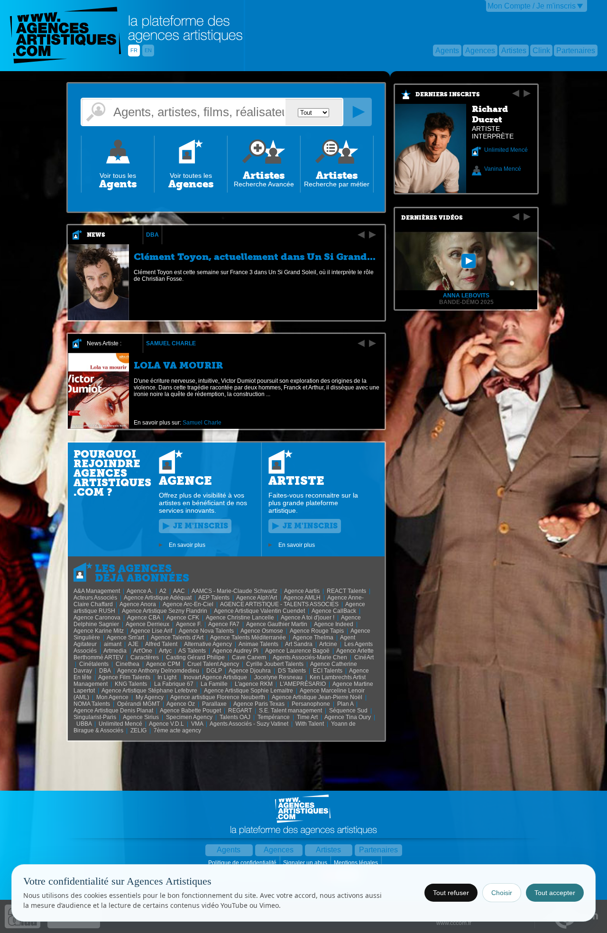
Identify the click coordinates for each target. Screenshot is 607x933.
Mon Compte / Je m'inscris (531, 6)
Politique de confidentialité (243, 862)
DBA (152, 234)
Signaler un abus (306, 862)
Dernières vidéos (432, 217)
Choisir (501, 892)
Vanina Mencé (502, 169)
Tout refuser (451, 892)
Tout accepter (554, 892)
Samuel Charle (171, 343)
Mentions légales (356, 862)
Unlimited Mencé (506, 150)
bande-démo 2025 (466, 302)
